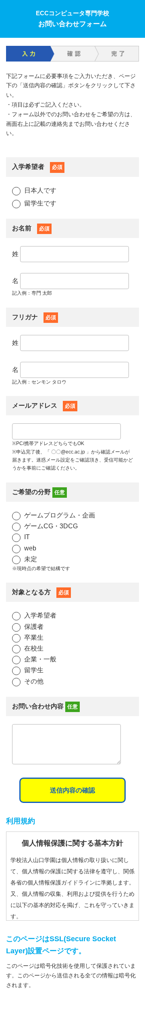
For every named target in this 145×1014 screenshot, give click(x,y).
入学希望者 (40, 615)
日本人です (40, 190)
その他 (34, 681)
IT (27, 537)
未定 (30, 559)
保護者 (34, 626)
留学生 (34, 670)
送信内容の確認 (72, 790)
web (30, 548)
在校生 (34, 648)
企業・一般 (40, 659)
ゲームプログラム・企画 (59, 515)
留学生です (40, 203)
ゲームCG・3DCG (51, 526)
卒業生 (34, 637)
